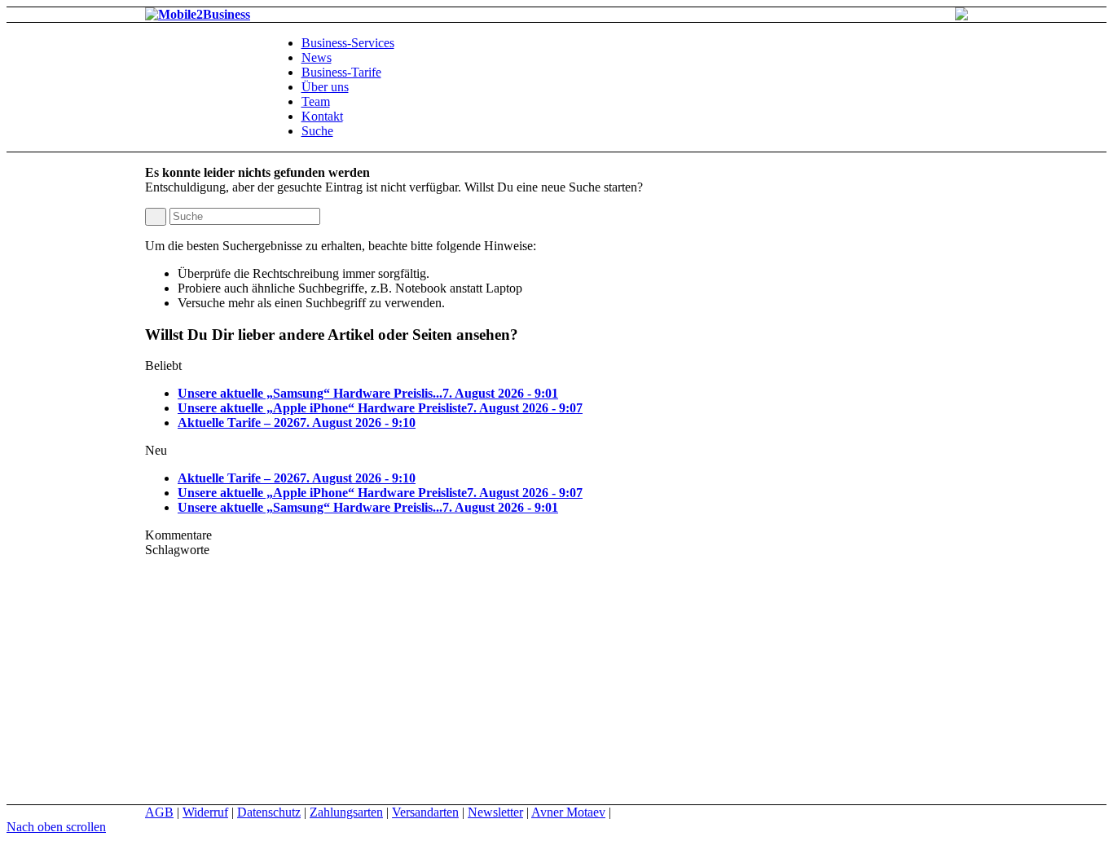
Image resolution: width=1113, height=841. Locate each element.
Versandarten (425, 812)
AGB (159, 812)
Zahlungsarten (346, 812)
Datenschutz (269, 812)
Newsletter (495, 812)
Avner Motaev (568, 812)
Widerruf (205, 812)
